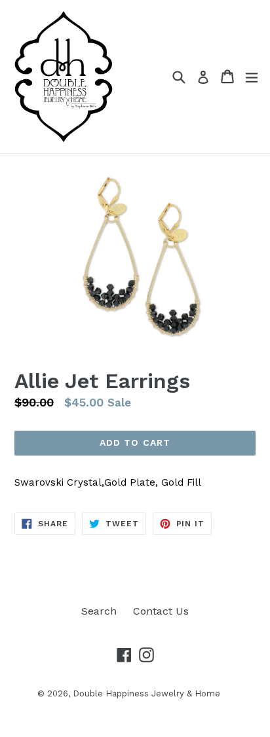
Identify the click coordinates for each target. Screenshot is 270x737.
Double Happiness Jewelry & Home (146, 693)
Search (99, 611)
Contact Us (161, 611)
